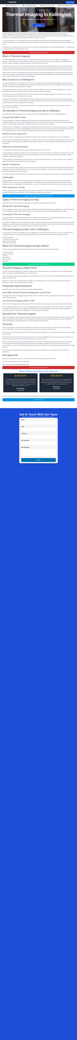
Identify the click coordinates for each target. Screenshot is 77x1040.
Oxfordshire (10, 364)
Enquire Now (38, 404)
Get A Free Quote (38, 399)
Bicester (17, 364)
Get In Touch (70, 2)
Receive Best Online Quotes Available (38, 264)
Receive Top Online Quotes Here (38, 52)
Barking (26, 364)
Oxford (4, 364)
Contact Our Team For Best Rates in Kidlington (38, 196)
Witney (21, 364)
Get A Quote (38, 25)
